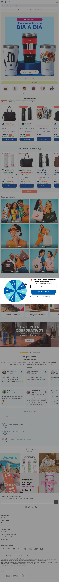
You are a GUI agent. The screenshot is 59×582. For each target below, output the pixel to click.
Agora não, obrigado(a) (43, 296)
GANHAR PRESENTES (43, 292)
